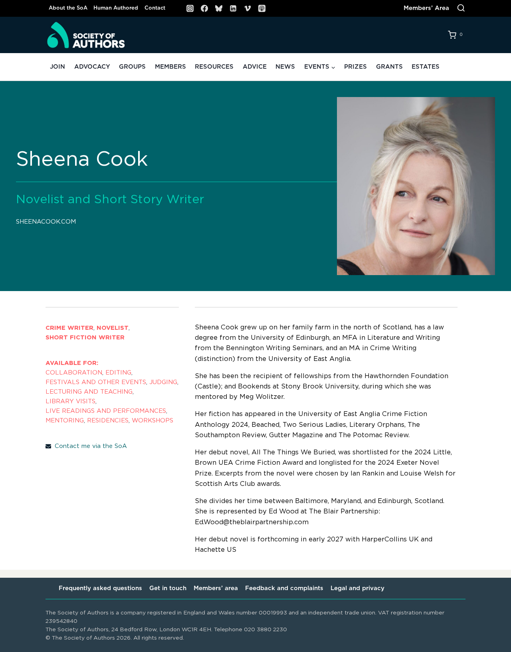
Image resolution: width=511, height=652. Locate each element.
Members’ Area (426, 8)
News (285, 67)
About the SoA (68, 8)
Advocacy (92, 67)
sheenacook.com (46, 222)
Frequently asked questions (100, 588)
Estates (426, 67)
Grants (389, 67)
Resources (214, 67)
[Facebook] (204, 8)
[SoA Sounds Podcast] (262, 8)
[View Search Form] (461, 8)
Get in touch (167, 588)
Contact (155, 8)
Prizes (355, 67)
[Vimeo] (247, 8)
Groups (132, 67)
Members (170, 67)
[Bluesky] (219, 8)
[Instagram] (190, 8)
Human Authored (115, 8)
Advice (255, 67)
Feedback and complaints (284, 588)
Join (57, 67)
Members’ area (216, 588)
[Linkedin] (233, 8)
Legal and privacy (357, 588)
